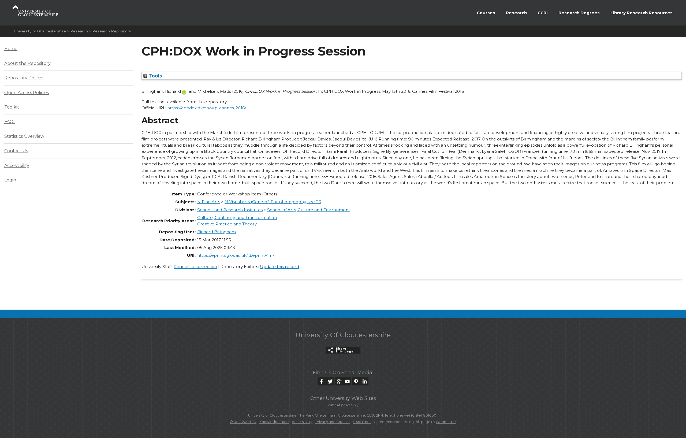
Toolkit (11, 107)
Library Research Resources (641, 12)
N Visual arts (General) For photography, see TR (273, 201)
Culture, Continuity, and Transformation (237, 217)
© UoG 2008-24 (243, 422)
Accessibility (16, 165)
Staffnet (333, 405)
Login (10, 180)
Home (10, 48)
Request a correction (195, 266)
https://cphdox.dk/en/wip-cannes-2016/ (206, 107)
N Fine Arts (208, 201)
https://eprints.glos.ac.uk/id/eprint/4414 (236, 255)
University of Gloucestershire (40, 31)
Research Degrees (579, 12)
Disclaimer (362, 422)
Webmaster (446, 422)
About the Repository (27, 63)
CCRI (543, 12)
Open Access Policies (26, 92)
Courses (486, 12)
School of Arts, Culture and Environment (308, 209)
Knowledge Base (274, 422)
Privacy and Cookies (332, 422)
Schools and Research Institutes (230, 209)
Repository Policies (24, 77)
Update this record (279, 266)
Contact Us (16, 150)
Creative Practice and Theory (227, 224)
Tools (154, 76)
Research (516, 12)
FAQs (9, 121)
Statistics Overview (24, 136)
